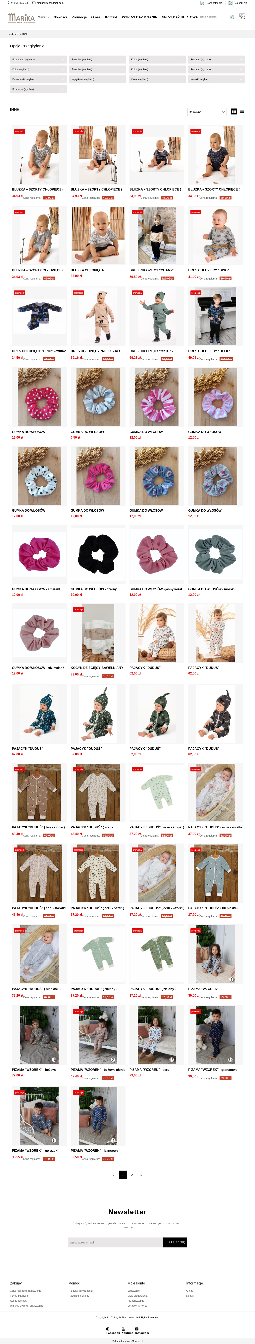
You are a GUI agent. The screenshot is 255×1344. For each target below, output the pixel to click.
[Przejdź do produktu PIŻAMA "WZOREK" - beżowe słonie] (98, 1036)
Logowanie (134, 1290)
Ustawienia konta (137, 1305)
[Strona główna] (21, 17)
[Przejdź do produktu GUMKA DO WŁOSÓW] (39, 398)
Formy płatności (19, 1295)
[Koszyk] (243, 16)
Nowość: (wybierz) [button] (200, 79)
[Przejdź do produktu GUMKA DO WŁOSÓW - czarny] (98, 555)
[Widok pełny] (242, 111)
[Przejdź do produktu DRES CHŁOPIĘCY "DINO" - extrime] (39, 317)
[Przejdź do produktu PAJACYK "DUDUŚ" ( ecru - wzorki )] (156, 874)
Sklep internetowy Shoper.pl (127, 1341)
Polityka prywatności (81, 1290)
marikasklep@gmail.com (50, 3)
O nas (189, 1290)
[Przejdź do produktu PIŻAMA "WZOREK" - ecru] (156, 1036)
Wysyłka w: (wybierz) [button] (83, 79)
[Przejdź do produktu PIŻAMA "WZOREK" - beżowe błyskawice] (39, 1036)
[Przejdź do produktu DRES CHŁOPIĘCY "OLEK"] (215, 317)
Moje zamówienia (137, 1295)
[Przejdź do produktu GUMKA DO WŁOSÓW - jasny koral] (156, 555)
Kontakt (190, 1295)
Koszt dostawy (18, 1300)
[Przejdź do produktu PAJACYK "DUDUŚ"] (156, 634)
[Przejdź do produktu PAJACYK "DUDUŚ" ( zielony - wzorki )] (98, 955)
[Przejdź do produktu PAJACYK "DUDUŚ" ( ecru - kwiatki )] (215, 793)
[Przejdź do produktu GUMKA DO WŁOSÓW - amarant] (39, 555)
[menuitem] (43, 17)
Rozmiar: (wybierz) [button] (82, 59)
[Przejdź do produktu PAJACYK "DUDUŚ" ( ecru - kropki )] (156, 793)
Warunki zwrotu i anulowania (26, 1305)
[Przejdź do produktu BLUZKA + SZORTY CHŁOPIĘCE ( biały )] (98, 156)
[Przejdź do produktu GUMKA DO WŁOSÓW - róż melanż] (39, 634)
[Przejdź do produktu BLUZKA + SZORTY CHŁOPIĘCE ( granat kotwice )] (215, 156)
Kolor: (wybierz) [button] (139, 59)
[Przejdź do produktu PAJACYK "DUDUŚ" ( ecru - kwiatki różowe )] (39, 874)
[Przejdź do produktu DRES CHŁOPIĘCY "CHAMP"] (156, 236)
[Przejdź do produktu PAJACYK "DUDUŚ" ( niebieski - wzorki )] (39, 955)
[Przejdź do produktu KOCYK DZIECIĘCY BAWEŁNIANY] (98, 634)
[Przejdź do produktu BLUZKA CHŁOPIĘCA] (98, 236)
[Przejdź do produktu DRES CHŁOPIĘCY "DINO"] (215, 236)
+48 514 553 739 (20, 3)
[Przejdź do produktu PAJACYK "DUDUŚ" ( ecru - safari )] (98, 874)
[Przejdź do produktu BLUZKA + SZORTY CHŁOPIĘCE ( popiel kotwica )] (39, 236)
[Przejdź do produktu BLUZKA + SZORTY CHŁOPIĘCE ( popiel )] (39, 156)
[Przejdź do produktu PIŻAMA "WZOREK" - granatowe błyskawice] (215, 1036)
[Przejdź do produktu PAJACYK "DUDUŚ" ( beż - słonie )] (39, 793)
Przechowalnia (136, 1300)
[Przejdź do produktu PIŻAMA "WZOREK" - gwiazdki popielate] (39, 1117)
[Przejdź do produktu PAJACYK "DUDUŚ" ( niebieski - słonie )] (215, 874)
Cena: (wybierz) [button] (139, 79)
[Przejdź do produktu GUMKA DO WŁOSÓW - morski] (215, 555)
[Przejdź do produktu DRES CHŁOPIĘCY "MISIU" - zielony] (156, 317)
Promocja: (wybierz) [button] (23, 89)
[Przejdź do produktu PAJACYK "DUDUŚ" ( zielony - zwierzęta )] (156, 955)
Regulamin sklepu (79, 1295)
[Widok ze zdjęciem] (234, 111)
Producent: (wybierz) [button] (23, 59)
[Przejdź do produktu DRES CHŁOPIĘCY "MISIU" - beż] (98, 317)
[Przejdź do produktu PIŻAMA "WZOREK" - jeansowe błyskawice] (98, 1117)
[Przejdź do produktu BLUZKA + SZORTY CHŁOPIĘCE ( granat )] (156, 156)
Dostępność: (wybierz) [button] (24, 79)
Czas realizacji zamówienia (25, 1290)
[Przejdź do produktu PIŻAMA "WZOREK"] (215, 955)
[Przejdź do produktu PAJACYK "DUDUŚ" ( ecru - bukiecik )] (98, 793)
